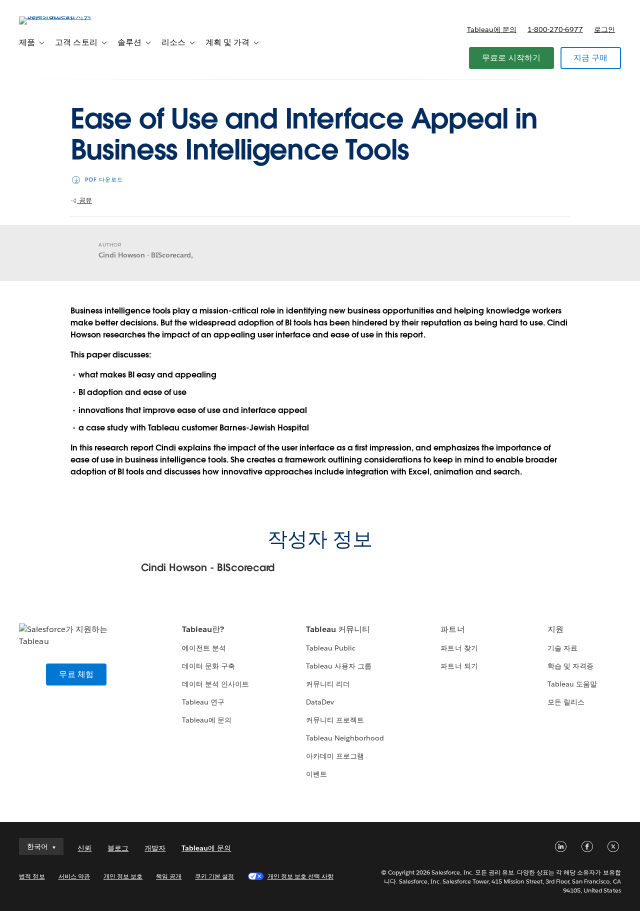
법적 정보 (31, 876)
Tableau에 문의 (491, 29)
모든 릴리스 (566, 702)
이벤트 (316, 774)
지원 (556, 629)
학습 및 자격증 (571, 666)
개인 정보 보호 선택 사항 (301, 876)
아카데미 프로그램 (335, 756)
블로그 (118, 848)
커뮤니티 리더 (328, 684)
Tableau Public (331, 648)
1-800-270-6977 (555, 29)
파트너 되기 (459, 666)
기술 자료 (563, 648)
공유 (84, 200)
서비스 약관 (74, 876)
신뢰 (85, 848)
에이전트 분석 (204, 648)
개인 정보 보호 (123, 876)
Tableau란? (203, 629)
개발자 (155, 848)
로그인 (604, 29)
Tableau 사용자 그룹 (339, 666)
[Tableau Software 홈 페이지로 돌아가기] (56, 16)
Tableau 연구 (203, 702)
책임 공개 (169, 876)
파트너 (452, 629)
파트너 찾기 (459, 648)
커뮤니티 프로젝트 (335, 720)
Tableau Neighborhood (345, 738)
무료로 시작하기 (511, 57)
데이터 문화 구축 (208, 666)
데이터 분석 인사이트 (215, 684)
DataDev (320, 702)
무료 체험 (76, 674)
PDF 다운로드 (104, 180)
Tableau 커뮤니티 (338, 629)
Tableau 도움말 (572, 684)
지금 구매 (591, 57)
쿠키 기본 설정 (214, 876)
